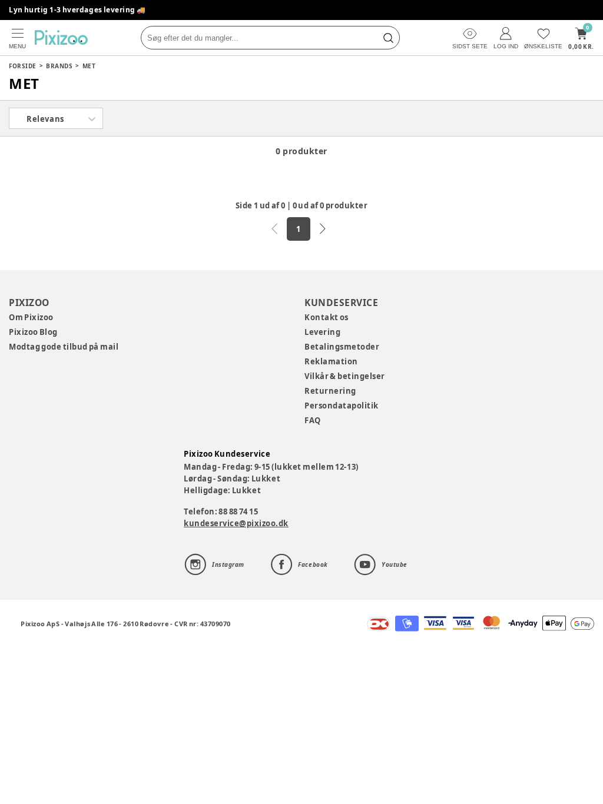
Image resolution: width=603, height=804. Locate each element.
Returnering (330, 391)
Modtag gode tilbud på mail (63, 346)
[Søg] (388, 37)
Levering (322, 332)
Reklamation (331, 361)
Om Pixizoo (31, 317)
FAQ (312, 420)
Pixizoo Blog (33, 332)
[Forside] (61, 37)
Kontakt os (326, 317)
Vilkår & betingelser (344, 376)
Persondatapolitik (341, 405)
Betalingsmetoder (341, 346)
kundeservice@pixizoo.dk (236, 523)
